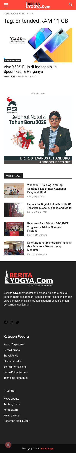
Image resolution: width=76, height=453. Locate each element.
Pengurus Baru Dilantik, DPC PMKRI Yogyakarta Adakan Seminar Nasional (48, 227)
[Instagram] (11, 323)
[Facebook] (6, 323)
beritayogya (9, 76)
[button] (6, 5)
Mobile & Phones (12, 61)
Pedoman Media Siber (17, 420)
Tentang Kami (12, 404)
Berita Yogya (47, 448)
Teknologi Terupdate (16, 377)
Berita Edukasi (12, 350)
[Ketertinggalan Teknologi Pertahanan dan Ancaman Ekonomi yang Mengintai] (14, 248)
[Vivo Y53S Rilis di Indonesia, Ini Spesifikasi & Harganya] (38, 45)
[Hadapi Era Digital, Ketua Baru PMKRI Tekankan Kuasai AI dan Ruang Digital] (14, 210)
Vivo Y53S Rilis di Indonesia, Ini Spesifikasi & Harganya (31, 69)
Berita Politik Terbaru (16, 372)
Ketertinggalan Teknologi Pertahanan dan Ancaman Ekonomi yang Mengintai (49, 246)
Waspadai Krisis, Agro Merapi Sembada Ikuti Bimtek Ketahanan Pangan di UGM (47, 189)
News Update (11, 398)
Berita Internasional (15, 366)
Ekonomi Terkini (13, 361)
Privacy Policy (12, 415)
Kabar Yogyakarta (14, 344)
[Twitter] (17, 323)
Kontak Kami (11, 409)
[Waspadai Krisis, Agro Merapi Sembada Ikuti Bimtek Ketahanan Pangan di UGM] (14, 190)
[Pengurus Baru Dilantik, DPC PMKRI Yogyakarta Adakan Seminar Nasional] (14, 229)
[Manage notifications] (8, 445)
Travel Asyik (11, 355)
